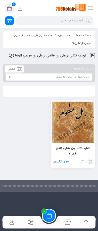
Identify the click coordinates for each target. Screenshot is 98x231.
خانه (89, 36)
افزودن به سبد (90, 162)
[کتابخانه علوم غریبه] (70, 8)
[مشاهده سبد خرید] (9, 9)
